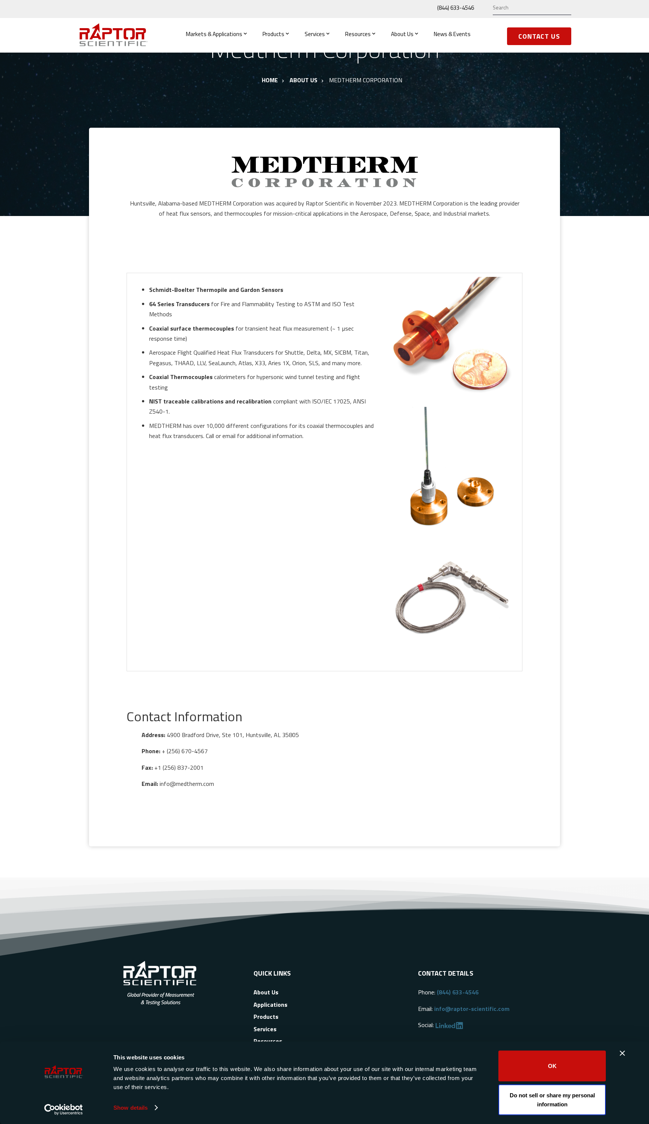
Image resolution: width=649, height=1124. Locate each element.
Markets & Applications (214, 34)
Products (273, 34)
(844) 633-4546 (455, 7)
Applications (270, 1004)
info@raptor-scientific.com (472, 1008)
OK (552, 1066)
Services (315, 34)
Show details (130, 1107)
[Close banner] (622, 1053)
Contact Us (539, 36)
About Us (402, 34)
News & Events (452, 34)
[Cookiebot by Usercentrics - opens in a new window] (64, 1109)
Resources (358, 34)
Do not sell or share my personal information (552, 1099)
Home (270, 80)
